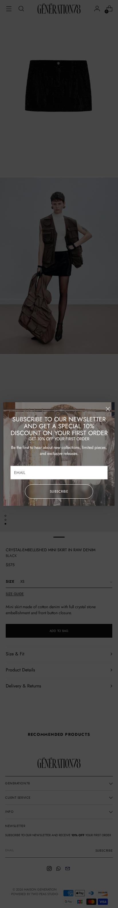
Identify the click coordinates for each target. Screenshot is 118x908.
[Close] (107, 409)
